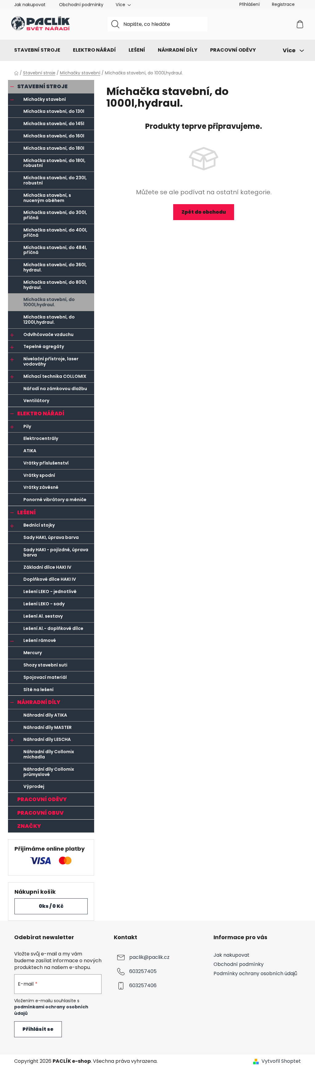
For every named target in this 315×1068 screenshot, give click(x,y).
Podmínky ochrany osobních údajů (255, 973)
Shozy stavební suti (45, 665)
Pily (27, 426)
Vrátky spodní (39, 475)
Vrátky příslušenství (46, 463)
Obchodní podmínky (81, 5)
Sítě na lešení (38, 689)
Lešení (26, 512)
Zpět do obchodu (203, 212)
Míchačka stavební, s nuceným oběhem (47, 198)
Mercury (32, 653)
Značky (29, 826)
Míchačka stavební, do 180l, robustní (54, 163)
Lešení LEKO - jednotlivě (50, 591)
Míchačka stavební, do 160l (53, 136)
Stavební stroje (42, 86)
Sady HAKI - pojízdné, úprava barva (55, 552)
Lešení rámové (39, 640)
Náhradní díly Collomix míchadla (48, 754)
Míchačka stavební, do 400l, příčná (55, 232)
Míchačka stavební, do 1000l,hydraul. (49, 302)
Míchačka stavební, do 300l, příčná (55, 215)
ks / (51, 906)
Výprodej (33, 786)
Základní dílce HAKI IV (47, 567)
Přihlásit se (38, 1029)
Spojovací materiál (45, 677)
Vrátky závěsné (40, 487)
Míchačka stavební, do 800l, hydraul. (55, 285)
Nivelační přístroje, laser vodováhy (50, 361)
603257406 (143, 985)
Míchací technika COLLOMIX (54, 376)
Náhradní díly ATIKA (45, 715)
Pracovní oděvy (42, 799)
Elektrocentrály (40, 438)
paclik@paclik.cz (149, 957)
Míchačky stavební (44, 99)
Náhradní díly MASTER (47, 727)
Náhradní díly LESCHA (47, 739)
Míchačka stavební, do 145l (53, 124)
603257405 (143, 971)
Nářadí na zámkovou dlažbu (55, 389)
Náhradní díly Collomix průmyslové (48, 771)
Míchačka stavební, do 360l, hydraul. (55, 267)
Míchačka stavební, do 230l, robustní (55, 180)
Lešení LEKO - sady (44, 604)
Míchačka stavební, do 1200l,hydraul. (49, 319)
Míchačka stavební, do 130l (53, 111)
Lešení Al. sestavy (43, 616)
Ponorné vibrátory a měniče (54, 499)
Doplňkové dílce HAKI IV (49, 579)
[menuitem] (37, 50)
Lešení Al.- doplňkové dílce (53, 628)
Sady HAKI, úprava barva (51, 537)
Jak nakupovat (30, 5)
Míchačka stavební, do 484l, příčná (55, 250)
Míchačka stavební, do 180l (53, 148)
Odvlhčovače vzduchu (48, 334)
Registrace (283, 4)
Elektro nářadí (40, 413)
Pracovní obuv (40, 813)
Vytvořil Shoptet (281, 1061)
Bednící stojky (39, 525)
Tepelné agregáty (43, 346)
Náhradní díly (38, 702)
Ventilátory (36, 401)
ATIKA (29, 451)
